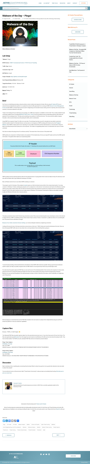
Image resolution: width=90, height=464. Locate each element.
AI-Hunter (15, 424)
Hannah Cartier (17, 18)
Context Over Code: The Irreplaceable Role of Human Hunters (75, 58)
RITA (48, 18)
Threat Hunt (5, 429)
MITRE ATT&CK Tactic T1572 (26, 114)
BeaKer (28, 424)
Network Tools (43, 18)
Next (58, 435)
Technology (51, 18)
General (30, 18)
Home (40, 3)
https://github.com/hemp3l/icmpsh (19, 76)
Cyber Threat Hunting (45, 424)
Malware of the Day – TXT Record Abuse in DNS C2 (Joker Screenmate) (77, 65)
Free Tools (55, 3)
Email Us (58, 409)
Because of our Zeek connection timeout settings (14, 222)
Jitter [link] (3, 93)
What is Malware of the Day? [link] (8, 48)
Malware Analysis (31, 427)
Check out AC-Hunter (41, 404)
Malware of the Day (36, 18)
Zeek (44, 429)
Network (38, 427)
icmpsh (25, 185)
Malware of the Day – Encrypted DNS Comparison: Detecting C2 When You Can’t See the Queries (77, 51)
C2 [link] (3, 73)
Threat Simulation (31, 429)
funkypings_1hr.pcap (7, 343)
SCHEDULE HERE (77, 19)
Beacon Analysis (21, 424)
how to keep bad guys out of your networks (12, 427)
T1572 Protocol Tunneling (31, 62)
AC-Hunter (47, 3)
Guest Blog (71, 91)
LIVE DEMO (83, 3)
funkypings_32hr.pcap (7, 352)
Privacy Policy (84, 462)
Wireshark (16, 337)
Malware (24, 427)
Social (70, 105)
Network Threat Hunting (47, 427)
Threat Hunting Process (22, 429)
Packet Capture (56, 427)
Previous (9, 435)
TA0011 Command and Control (17, 62)
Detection (53, 424)
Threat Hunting (57, 18)
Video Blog (71, 116)
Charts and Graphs (35, 424)
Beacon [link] (4, 90)
